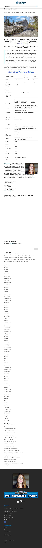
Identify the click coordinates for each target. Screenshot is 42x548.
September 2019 (7, 394)
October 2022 (7, 329)
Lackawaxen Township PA (9, 435)
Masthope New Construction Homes (11, 450)
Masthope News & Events (9, 454)
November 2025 (7, 278)
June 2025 (6, 287)
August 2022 (6, 333)
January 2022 (7, 345)
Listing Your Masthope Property (10, 437)
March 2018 (6, 420)
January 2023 (7, 324)
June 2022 (6, 336)
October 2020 (7, 371)
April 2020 (6, 382)
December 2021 (7, 347)
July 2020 (6, 376)
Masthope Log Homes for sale (10, 444)
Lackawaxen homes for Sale (10, 434)
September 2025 (7, 282)
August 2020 (7, 374)
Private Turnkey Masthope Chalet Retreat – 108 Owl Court (16, 253)
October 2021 (7, 351)
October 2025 (7, 280)
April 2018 (6, 418)
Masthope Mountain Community (11, 448)
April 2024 (6, 311)
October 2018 (7, 413)
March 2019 (6, 405)
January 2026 (7, 276)
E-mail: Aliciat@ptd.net (9, 190)
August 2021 (6, 354)
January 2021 (7, 365)
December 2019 (7, 389)
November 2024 (7, 300)
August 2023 (6, 318)
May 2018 (6, 416)
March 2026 (6, 273)
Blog (5, 426)
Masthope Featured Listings (13, 12)
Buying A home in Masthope (10, 428)
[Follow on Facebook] (5, 522)
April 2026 (6, 271)
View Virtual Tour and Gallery (21, 72)
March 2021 (6, 364)
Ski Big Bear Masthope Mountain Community (13, 463)
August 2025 (6, 284)
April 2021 (6, 362)
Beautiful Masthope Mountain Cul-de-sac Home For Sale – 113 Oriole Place (19, 259)
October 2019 (7, 393)
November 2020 (7, 369)
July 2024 (6, 305)
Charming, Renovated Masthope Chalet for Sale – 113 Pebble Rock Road (19, 255)
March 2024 (6, 313)
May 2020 (6, 380)
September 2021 (7, 353)
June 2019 (6, 400)
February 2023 (7, 322)
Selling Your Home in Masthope (10, 459)
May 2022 (6, 338)
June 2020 (6, 378)
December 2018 (7, 409)
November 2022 (7, 327)
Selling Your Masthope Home (10, 461)
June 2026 (6, 267)
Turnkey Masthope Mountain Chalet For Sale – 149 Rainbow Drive (17, 257)
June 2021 (6, 358)
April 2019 (6, 404)
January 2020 (7, 387)
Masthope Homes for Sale (24, 12)
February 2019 (7, 407)
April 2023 (6, 320)
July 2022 (6, 334)
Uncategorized (32, 12)
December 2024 (7, 298)
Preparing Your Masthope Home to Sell (12, 457)
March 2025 (6, 293)
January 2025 (7, 296)
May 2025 (6, 289)
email (17, 69)
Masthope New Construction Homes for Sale (13, 452)
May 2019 (6, 402)
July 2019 (6, 398)
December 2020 (7, 367)
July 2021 (6, 356)
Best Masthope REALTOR (24, 10)
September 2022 (7, 331)
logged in (12, 243)
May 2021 (6, 360)
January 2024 (7, 316)
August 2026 (6, 265)
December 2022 (7, 325)
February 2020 (7, 385)
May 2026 (6, 269)
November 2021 (7, 349)
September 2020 (7, 373)
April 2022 (6, 340)
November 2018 (7, 411)
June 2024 (6, 307)
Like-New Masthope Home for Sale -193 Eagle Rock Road (16, 261)
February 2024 (7, 314)
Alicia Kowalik (7, 163)
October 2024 (7, 302)
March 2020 (6, 384)
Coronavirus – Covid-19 (9, 430)
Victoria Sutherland (9, 10)
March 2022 (6, 342)
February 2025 (7, 294)
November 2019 (7, 391)
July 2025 (6, 285)
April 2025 (6, 291)
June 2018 (6, 414)
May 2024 (6, 309)
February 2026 (7, 274)
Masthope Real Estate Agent (10, 455)
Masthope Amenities (8, 439)
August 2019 (6, 396)
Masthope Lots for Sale (9, 446)
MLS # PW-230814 (21, 43)
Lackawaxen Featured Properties (11, 432)
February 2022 (7, 344)
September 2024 (7, 304)
